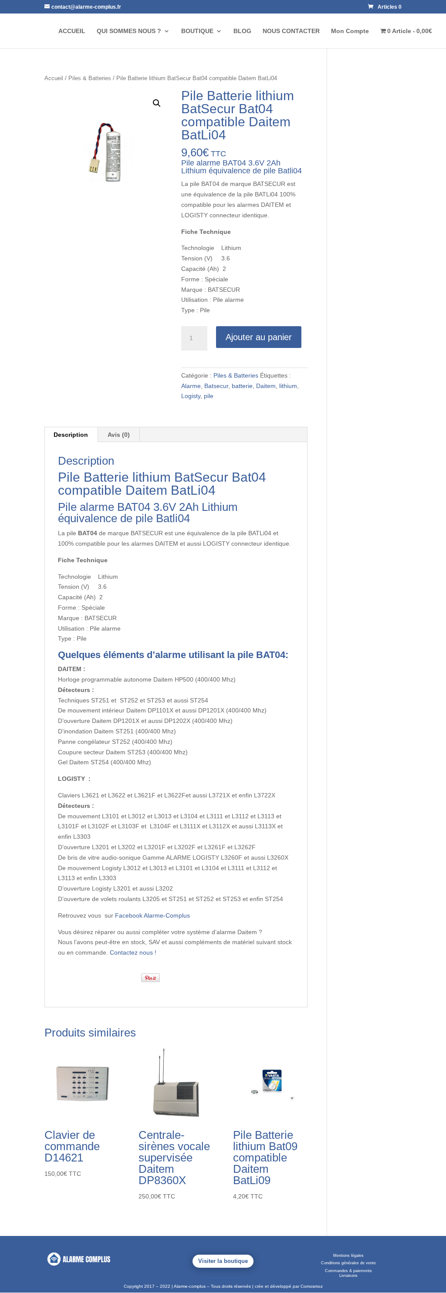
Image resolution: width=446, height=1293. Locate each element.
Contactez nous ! (133, 952)
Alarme (191, 385)
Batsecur (216, 385)
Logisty (190, 395)
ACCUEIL (71, 31)
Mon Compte (350, 31)
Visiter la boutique (223, 1261)
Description (71, 434)
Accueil (53, 78)
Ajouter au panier (259, 337)
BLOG (242, 31)
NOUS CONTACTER (291, 31)
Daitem (266, 385)
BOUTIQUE (197, 31)
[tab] (71, 434)
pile (208, 395)
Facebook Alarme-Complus (152, 915)
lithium (288, 385)
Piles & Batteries (89, 78)
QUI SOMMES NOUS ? (129, 31)
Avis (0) (119, 434)
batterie (242, 385)
